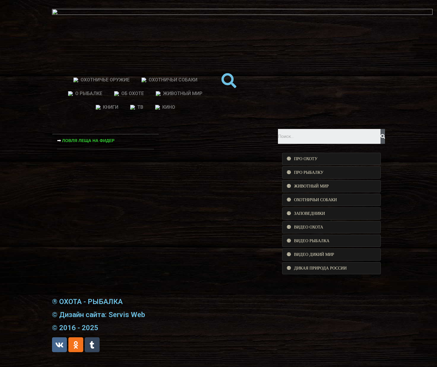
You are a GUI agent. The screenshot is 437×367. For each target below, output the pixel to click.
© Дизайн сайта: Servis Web (98, 315)
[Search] (383, 136)
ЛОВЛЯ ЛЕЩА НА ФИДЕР (88, 140)
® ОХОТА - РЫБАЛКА (87, 301)
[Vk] (59, 344)
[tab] (331, 159)
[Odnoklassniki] (75, 344)
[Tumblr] (92, 344)
